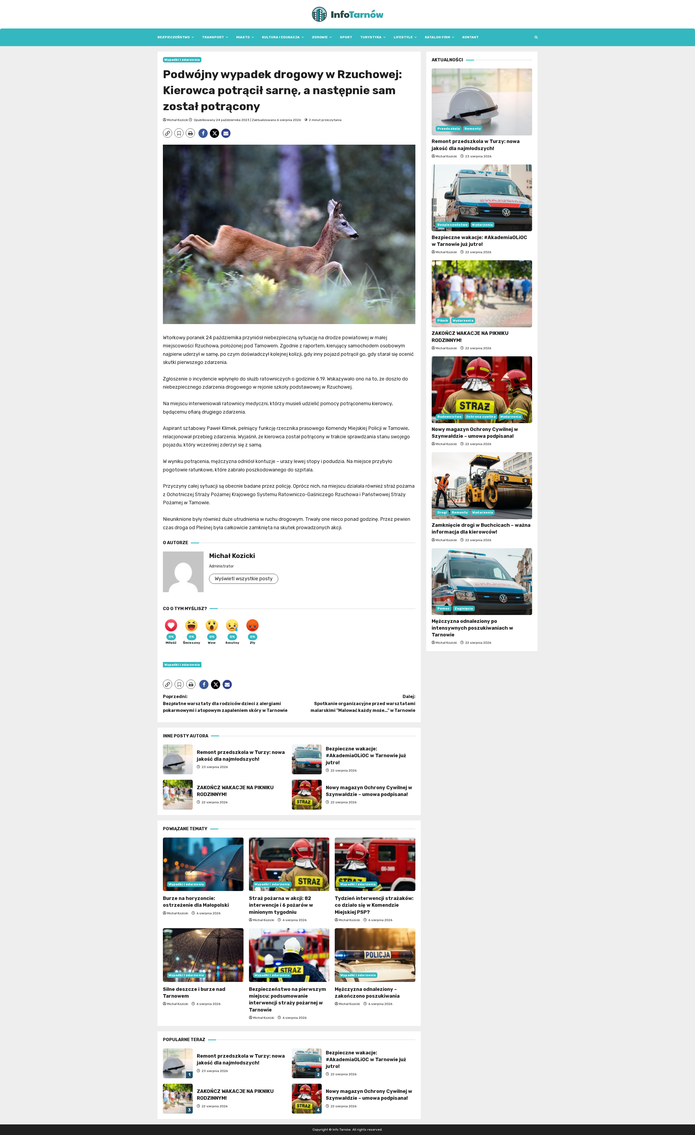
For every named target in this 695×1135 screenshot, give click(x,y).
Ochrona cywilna (481, 416)
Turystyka (370, 37)
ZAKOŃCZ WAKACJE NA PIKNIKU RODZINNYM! (178, 795)
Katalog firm (437, 37)
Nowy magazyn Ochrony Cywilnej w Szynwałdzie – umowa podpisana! (307, 795)
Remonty (473, 129)
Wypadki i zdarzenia (182, 60)
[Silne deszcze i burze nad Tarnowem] (203, 955)
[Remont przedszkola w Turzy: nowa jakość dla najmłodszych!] (482, 101)
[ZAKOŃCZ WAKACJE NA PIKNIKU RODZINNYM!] (482, 293)
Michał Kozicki (177, 120)
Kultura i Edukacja (281, 37)
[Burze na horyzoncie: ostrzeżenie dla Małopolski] (203, 864)
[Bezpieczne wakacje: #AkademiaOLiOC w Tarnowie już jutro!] (482, 198)
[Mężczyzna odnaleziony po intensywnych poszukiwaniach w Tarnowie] (482, 581)
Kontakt (470, 37)
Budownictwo (449, 416)
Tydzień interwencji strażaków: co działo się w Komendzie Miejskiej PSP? (374, 905)
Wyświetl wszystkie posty (244, 579)
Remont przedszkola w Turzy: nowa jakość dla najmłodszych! (178, 759)
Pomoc (443, 608)
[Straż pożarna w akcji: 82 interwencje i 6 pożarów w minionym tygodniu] (289, 864)
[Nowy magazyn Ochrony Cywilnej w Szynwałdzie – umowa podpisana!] (482, 389)
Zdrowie (320, 37)
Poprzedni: (225, 703)
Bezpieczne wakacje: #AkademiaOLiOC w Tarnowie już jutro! (307, 759)
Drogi (442, 512)
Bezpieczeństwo (173, 37)
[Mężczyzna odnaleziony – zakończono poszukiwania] (375, 955)
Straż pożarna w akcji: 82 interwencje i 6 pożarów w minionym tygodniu (281, 905)
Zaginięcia (463, 608)
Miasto (243, 37)
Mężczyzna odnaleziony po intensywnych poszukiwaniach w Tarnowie (472, 628)
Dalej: (363, 703)
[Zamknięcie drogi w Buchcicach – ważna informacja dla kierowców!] (482, 485)
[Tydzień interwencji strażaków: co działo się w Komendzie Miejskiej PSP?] (375, 864)
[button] (536, 37)
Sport (346, 37)
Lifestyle (403, 37)
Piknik (442, 320)
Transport (213, 37)
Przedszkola (448, 129)
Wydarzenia (482, 224)
